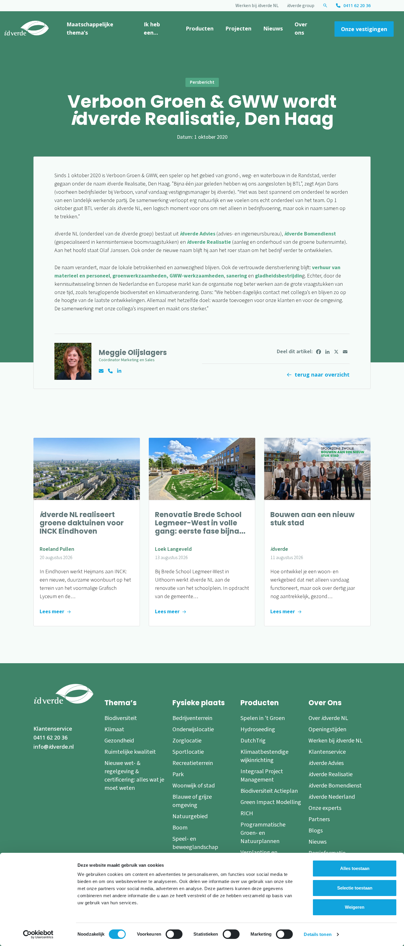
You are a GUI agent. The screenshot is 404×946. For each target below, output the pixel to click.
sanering (236, 276)
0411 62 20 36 (357, 5)
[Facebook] (318, 351)
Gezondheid (119, 741)
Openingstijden (327, 729)
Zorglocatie (186, 741)
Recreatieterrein (192, 763)
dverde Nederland (331, 797)
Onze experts (324, 808)
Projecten (238, 28)
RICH (246, 813)
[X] (336, 351)
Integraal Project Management (261, 775)
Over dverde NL (328, 718)
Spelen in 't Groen (262, 718)
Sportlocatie (188, 752)
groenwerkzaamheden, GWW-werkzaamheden (168, 276)
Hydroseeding (257, 729)
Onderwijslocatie (193, 729)
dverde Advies (197, 234)
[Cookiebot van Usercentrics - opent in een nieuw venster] (38, 934)
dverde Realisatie (209, 242)
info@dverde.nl (53, 746)
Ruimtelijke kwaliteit (130, 752)
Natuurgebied (190, 816)
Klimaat (114, 729)
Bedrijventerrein (192, 718)
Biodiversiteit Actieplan (269, 791)
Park (178, 774)
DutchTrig (253, 741)
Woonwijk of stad (193, 786)
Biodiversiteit (120, 718)
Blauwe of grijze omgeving (192, 801)
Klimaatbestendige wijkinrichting (264, 756)
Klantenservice (52, 728)
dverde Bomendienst (310, 234)
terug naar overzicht (322, 374)
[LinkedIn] (327, 351)
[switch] (174, 934)
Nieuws (273, 28)
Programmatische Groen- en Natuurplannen (262, 833)
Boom (180, 828)
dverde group (300, 5)
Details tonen (317, 934)
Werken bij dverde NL (257, 5)
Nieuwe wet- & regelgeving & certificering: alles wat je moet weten (134, 775)
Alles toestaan (354, 868)
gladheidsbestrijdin (278, 276)
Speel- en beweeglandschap (195, 843)
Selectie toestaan (354, 887)
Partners (319, 819)
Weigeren (354, 907)
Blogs (315, 830)
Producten (200, 28)
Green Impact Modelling (270, 802)
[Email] (345, 351)
